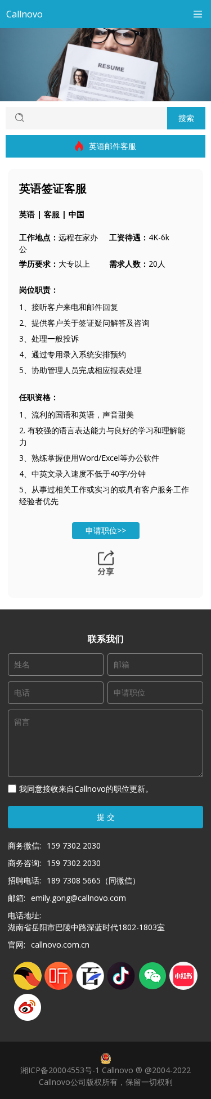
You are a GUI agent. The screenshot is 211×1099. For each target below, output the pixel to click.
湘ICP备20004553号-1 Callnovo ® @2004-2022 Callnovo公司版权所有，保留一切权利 (105, 1076)
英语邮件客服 (112, 146)
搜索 (186, 118)
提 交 (106, 816)
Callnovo (24, 14)
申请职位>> (106, 530)
